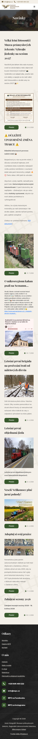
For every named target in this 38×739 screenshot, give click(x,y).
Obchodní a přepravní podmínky (13, 676)
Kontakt (4, 648)
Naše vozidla (6, 665)
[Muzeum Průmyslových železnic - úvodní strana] (10, 6)
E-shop (4, 669)
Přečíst (11, 127)
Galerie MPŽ (6, 644)
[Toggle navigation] (34, 6)
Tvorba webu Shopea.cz (19, 734)
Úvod (15, 23)
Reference (5, 672)
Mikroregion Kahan (19, 729)
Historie (4, 662)
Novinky (5, 640)
